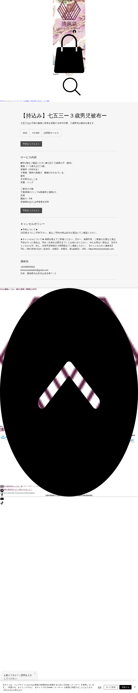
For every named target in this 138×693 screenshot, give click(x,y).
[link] (31, 144)
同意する (125, 687)
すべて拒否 (110, 687)
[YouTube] (69, 499)
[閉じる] (134, 687)
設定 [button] (100, 687)
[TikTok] (69, 503)
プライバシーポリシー (12, 689)
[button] (69, 53)
